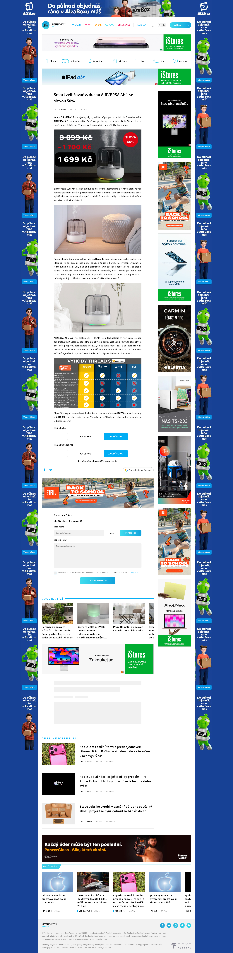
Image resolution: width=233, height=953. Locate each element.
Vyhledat (178, 25)
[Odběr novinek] (153, 25)
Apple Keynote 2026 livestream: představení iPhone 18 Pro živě (163, 899)
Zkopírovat (116, 436)
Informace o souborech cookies (124, 936)
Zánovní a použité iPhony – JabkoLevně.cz (79, 948)
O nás (57, 939)
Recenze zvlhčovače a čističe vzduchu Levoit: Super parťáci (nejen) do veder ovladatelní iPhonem (57, 632)
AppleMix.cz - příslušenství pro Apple (129, 944)
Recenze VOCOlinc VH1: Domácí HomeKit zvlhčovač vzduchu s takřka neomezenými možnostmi (91, 632)
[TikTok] (182, 925)
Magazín (76, 24)
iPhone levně (55, 948)
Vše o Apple (60, 109)
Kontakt (142, 24)
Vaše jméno (59, 526)
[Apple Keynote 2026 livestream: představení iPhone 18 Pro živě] (165, 882)
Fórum (87, 24)
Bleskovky (124, 24)
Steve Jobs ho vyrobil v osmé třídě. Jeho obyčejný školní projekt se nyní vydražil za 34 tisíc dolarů (116, 809)
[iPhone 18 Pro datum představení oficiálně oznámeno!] (57, 882)
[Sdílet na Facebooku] (44, 470)
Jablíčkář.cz (64, 944)
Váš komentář (60, 540)
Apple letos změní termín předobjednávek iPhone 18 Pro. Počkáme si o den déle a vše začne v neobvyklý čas (115, 751)
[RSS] (188, 925)
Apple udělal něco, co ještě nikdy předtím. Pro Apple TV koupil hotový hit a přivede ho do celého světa (115, 781)
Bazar (98, 24)
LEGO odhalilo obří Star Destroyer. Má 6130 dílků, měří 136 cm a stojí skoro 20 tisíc (92, 901)
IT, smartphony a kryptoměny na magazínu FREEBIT (91, 944)
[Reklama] (29, 8)
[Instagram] (175, 925)
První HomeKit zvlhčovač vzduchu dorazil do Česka (128, 628)
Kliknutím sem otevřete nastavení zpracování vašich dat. (84, 939)
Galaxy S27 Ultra (104, 948)
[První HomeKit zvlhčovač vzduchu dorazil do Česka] (129, 613)
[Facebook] (162, 925)
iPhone (46, 911)
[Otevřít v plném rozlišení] (97, 157)
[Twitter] (169, 925)
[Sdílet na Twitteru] (50, 470)
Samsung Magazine (49, 944)
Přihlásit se (130, 532)
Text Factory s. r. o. (73, 933)
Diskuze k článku (63, 515)
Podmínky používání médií (66, 936)
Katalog (109, 24)
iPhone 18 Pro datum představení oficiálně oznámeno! (54, 899)
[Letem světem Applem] (54, 25)
